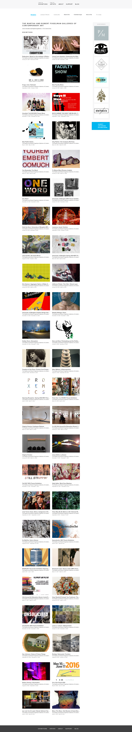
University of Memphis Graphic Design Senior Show (38, 312)
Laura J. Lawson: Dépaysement (61, 625)
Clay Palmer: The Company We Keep (63, 141)
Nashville (67, 14)
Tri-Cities (98, 14)
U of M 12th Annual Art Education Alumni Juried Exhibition (70, 426)
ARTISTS (53, 4)
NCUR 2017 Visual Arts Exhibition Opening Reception (38, 568)
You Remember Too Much (30, 170)
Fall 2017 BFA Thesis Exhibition (32, 483)
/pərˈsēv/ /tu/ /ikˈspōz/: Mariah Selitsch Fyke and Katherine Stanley (42, 711)
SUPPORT (69, 4)
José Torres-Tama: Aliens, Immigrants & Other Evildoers (39, 512)
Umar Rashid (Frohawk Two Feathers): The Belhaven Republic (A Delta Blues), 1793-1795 (79, 597)
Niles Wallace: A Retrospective (61, 369)
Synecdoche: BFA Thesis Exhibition (63, 540)
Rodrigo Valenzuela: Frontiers (61, 654)
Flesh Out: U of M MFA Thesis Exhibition (64, 398)
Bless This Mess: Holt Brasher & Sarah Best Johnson (68, 711)
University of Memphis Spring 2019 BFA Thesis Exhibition (69, 255)
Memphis (33, 14)
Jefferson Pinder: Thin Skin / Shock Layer (65, 284)
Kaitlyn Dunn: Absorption (30, 341)
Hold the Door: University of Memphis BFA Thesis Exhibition (40, 227)
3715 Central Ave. (46, 28)
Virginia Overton (27, 455)
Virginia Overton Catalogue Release (33, 426)
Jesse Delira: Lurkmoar (59, 455)
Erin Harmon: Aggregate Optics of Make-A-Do (36, 284)
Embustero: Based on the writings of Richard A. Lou (38, 56)
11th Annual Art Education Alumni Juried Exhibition (38, 597)
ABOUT (61, 4)
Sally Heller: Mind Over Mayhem (62, 483)
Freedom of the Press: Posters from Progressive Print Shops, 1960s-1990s (45, 369)
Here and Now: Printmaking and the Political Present (68, 341)
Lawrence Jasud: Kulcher (60, 227)
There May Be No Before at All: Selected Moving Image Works (71, 512)
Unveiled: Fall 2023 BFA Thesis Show (33, 113)
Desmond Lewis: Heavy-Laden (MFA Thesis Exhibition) (69, 568)
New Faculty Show (57, 85)
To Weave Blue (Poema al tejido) (62, 170)
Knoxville (89, 14)
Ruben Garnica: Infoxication (31, 682)
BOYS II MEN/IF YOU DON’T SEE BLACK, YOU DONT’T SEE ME (71, 113)
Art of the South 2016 (58, 682)
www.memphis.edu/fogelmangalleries (31, 28)
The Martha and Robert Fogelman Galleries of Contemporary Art (37, 58)
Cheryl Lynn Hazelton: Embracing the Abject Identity (68, 56)
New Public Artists (27, 141)
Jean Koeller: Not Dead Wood (31, 255)
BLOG (77, 4)
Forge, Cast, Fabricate (29, 85)
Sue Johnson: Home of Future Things (33, 654)
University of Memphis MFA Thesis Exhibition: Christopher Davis (72, 198)
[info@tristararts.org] (116, 4)
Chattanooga (78, 14)
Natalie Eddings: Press (59, 312)
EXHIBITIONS (43, 4)
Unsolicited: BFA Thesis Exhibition (33, 625)
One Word (25, 198)
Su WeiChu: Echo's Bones (30, 540)
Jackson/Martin (44, 14)
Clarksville (57, 14)
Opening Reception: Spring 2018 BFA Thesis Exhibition (39, 398)
